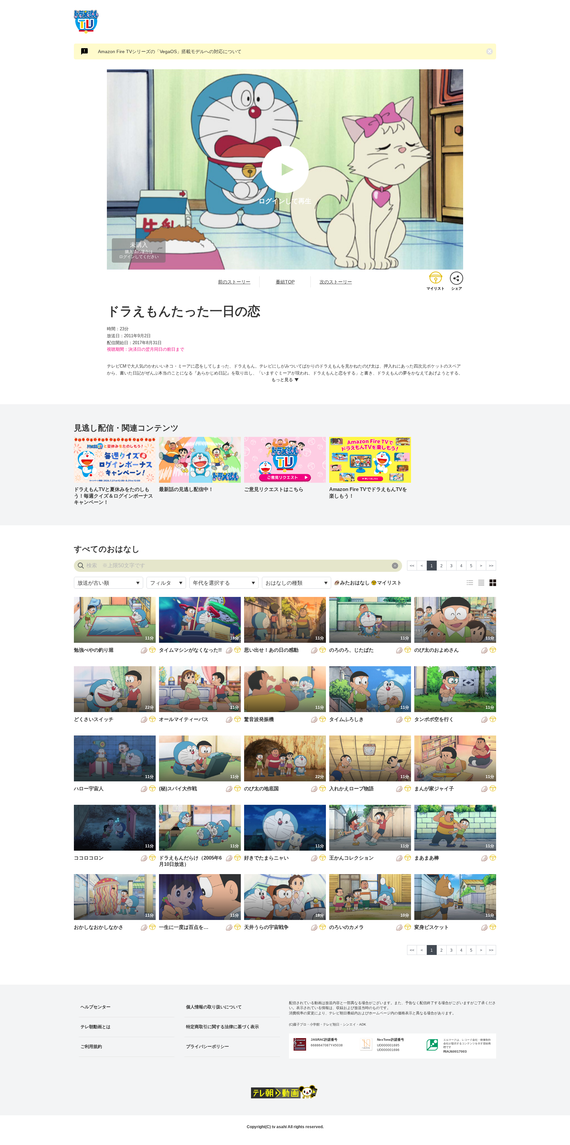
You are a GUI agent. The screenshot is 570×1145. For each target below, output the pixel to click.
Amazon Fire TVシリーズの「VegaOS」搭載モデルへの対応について (169, 51)
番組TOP (285, 281)
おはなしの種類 (284, 583)
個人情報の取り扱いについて (214, 1006)
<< (412, 566)
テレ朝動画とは (95, 1026)
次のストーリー (336, 281)
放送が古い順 (93, 583)
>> (491, 566)
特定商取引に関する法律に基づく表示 (222, 1026)
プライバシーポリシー (207, 1046)
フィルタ (160, 583)
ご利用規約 (91, 1046)
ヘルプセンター (95, 1006)
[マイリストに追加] (152, 650)
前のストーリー (234, 281)
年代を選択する (211, 583)
